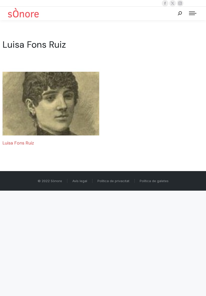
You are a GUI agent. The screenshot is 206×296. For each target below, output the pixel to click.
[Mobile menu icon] (192, 13)
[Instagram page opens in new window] (180, 3)
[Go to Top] (198, 288)
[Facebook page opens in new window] (165, 3)
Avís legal (79, 181)
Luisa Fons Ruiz (18, 143)
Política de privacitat (113, 181)
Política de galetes (154, 181)
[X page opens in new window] (172, 3)
